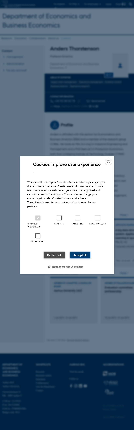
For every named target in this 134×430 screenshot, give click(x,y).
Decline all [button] (54, 255)
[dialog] (67, 215)
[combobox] (108, 161)
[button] (67, 267)
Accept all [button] (80, 255)
